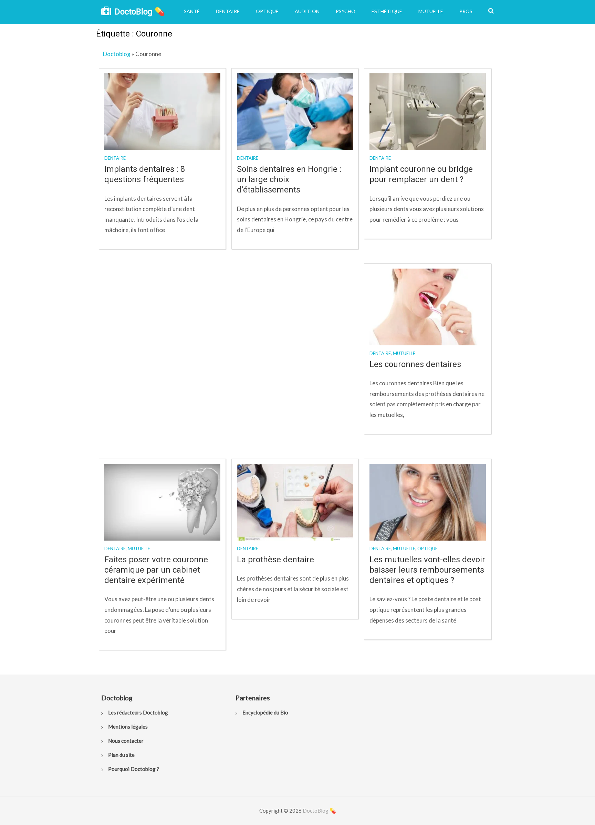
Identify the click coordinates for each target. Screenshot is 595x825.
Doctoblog (117, 54)
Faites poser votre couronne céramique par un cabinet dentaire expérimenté (156, 570)
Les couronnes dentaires (415, 364)
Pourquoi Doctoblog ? (133, 769)
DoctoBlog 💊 (140, 12)
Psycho (345, 11)
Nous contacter (126, 741)
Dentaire (228, 11)
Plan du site (121, 755)
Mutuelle (430, 11)
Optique (267, 11)
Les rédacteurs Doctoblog (138, 712)
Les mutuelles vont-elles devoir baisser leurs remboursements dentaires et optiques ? (427, 570)
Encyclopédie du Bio (265, 712)
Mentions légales (128, 726)
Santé (192, 11)
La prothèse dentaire (275, 559)
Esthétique (387, 11)
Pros (465, 11)
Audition (307, 11)
